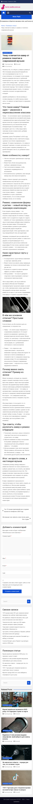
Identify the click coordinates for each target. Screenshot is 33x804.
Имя (4, 558)
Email (4, 566)
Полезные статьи (7, 52)
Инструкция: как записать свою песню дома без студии (16, 518)
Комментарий (7, 536)
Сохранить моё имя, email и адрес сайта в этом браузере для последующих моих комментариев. (16, 585)
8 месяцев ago (8, 714)
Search (28, 601)
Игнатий (18, 64)
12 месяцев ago (8, 64)
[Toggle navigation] (8, 13)
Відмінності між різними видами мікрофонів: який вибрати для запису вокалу (16, 737)
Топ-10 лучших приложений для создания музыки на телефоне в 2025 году (16, 510)
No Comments (8, 66)
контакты (16, 801)
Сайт (4, 573)
